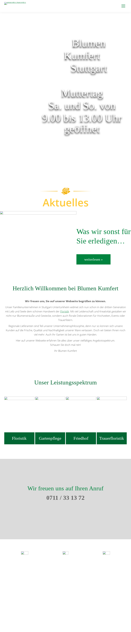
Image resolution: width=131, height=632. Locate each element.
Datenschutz (98, 622)
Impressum (115, 622)
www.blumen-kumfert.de (65, 578)
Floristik (64, 311)
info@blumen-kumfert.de (65, 574)
